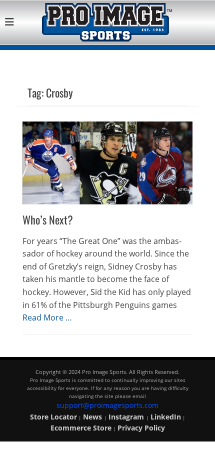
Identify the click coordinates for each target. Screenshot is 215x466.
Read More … (47, 317)
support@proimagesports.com (107, 405)
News (93, 417)
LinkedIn (165, 417)
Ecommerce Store (81, 427)
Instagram (127, 417)
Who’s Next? (47, 220)
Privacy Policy (141, 427)
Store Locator (53, 417)
